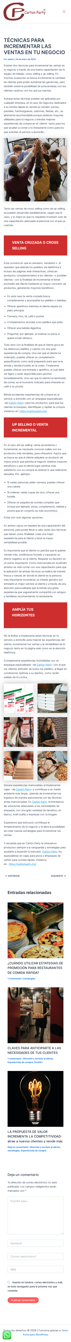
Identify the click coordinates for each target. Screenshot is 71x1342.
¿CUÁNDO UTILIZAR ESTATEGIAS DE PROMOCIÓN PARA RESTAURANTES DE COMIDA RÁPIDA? (35, 968)
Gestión (38, 1062)
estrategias (29, 978)
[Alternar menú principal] (64, 11)
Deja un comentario (18, 1147)
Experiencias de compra (20, 1062)
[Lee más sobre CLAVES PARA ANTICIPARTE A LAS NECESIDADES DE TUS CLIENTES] (35, 1015)
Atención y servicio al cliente (38, 1058)
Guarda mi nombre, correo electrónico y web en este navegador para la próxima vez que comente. (35, 1286)
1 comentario (14, 978)
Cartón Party (16, 402)
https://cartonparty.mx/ (33, 411)
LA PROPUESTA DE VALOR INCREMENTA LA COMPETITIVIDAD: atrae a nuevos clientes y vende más (35, 1136)
